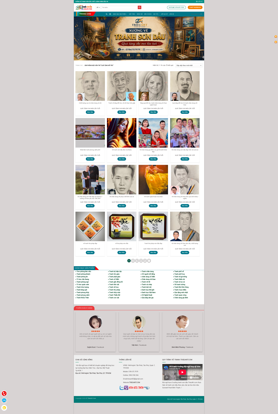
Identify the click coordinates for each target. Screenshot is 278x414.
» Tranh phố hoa (179, 274)
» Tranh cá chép (146, 284)
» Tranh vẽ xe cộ (179, 282)
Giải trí (155, 14)
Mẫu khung (147, 14)
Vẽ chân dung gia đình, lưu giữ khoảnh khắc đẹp (153, 151)
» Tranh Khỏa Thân (82, 298)
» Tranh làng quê (81, 290)
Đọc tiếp (90, 112)
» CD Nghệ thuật (146, 295)
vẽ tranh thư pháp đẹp (90, 243)
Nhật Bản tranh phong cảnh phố (90, 150)
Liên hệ (171, 14)
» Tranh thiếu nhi (179, 279)
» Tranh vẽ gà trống (180, 277)
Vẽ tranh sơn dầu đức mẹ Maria (122, 150)
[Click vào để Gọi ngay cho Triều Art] (139, 387)
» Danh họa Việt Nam (148, 292)
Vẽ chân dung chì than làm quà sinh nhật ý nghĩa (185, 197)
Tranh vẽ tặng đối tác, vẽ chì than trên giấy (121, 103)
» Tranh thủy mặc (114, 292)
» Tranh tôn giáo (114, 274)
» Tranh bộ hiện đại (115, 271)
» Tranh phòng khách (82, 274)
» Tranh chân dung (147, 271)
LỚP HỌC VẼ (164, 14)
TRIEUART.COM (134, 382)
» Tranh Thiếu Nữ (114, 295)
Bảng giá (140, 14)
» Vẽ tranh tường (179, 284)
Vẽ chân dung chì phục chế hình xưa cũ (121, 196)
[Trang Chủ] (85, 14)
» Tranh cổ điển (113, 279)
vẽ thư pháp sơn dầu (121, 243)
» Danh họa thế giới (147, 290)
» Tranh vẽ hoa (113, 287)
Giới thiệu (132, 14)
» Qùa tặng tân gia (147, 298)
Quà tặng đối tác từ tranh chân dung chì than (184, 104)
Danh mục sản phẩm (119, 14)
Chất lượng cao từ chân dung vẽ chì (90, 103)
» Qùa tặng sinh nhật (180, 292)
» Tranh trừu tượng (82, 287)
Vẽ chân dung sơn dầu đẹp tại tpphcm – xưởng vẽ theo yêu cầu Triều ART (90, 197)
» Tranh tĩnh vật (113, 284)
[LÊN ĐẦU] (275, 36)
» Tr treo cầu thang (82, 279)
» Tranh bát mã (146, 287)
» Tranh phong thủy (82, 292)
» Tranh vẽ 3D (145, 282)
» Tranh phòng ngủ (82, 282)
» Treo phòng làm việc (83, 271)
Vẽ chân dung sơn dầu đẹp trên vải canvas (184, 150)
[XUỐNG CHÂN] (275, 42)
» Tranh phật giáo (114, 277)
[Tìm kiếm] (106, 14)
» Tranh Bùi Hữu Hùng (181, 287)
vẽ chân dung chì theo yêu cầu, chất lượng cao (185, 244)
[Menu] (110, 14)
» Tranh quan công (179, 295)
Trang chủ (79, 65)
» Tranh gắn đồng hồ (115, 282)
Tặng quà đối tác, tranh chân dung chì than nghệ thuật (153, 104)
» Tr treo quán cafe (82, 284)
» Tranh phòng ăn (81, 277)
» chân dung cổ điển (148, 277)
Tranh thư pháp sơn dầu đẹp (153, 243)
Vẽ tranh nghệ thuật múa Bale (153, 196)
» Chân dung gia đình (180, 298)
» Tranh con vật (113, 298)
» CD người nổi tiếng (148, 274)
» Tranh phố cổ (178, 271)
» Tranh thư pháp (114, 290)
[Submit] (139, 7)
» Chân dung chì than (148, 279)
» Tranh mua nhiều (179, 290)
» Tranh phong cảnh (82, 295)
